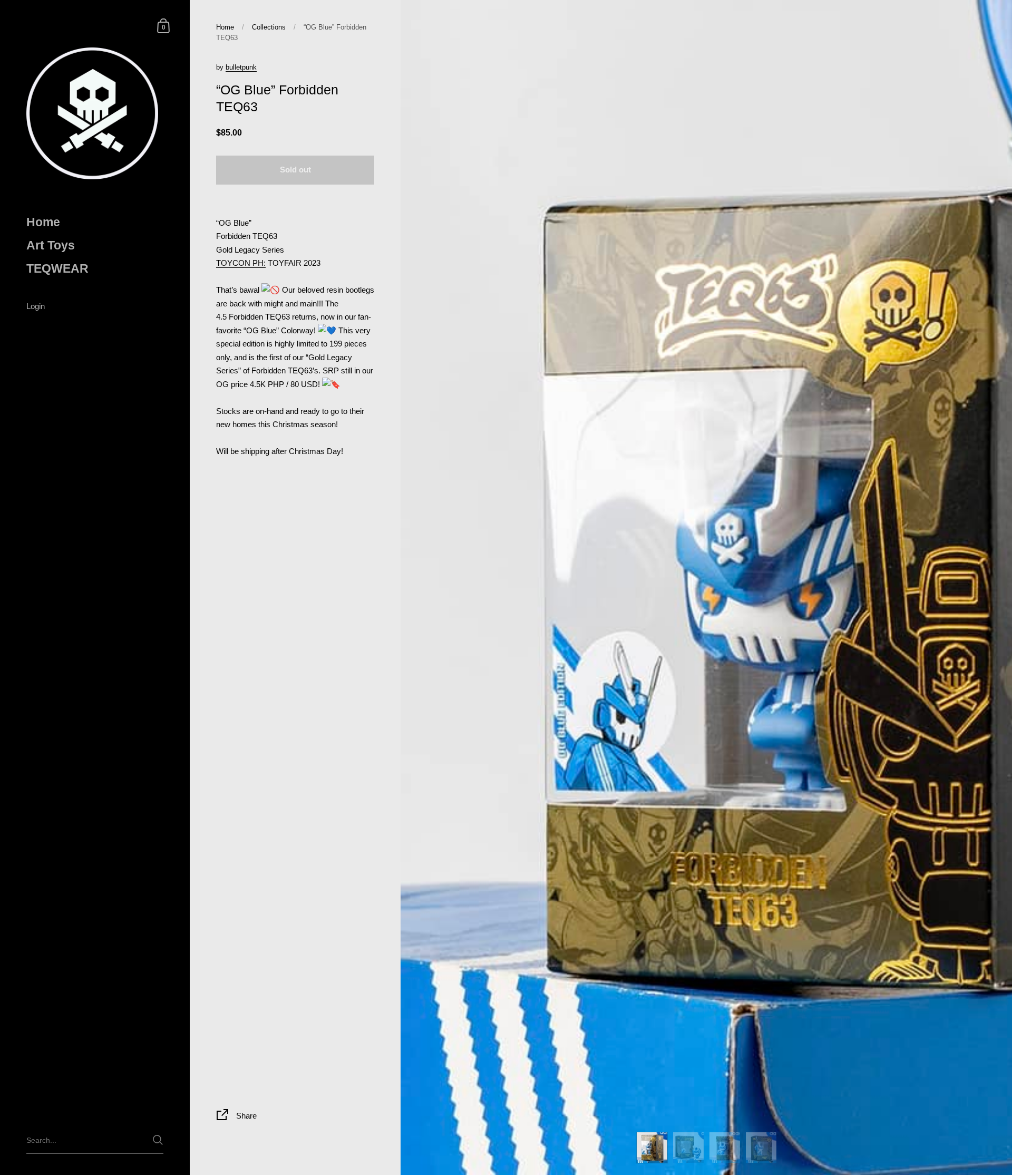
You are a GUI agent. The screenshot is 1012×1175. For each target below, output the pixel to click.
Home (225, 27)
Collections (269, 27)
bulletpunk (241, 67)
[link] (241, 263)
